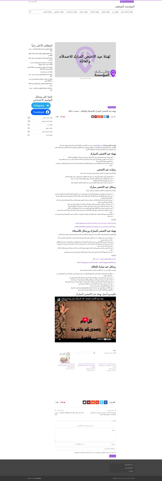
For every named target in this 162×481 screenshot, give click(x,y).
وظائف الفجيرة (47, 12)
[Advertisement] (81, 27)
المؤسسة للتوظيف (125, 6)
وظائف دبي (115, 12)
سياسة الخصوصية (128, 464)
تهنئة (104, 270)
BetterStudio (38, 478)
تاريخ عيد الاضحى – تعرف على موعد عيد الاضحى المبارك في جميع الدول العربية (107, 365)
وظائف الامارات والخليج (47, 121)
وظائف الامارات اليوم (127, 12)
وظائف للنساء (49, 135)
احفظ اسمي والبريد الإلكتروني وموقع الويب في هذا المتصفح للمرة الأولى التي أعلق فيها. (94, 452)
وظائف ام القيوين (59, 12)
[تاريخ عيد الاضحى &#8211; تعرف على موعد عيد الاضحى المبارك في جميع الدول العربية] (106, 357)
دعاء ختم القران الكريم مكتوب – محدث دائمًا (104, 259)
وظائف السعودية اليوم (47, 131)
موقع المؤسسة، (96, 145)
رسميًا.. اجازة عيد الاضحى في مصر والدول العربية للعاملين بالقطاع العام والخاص (95, 226)
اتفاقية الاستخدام (128, 468)
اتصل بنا (130, 471)
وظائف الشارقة (94, 12)
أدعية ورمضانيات (111, 107)
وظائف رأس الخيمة (71, 12)
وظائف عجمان (84, 12)
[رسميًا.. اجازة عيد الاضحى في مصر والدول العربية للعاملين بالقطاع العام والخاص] (85, 357)
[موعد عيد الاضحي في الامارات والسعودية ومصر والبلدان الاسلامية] (65, 357)
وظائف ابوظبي (105, 12)
